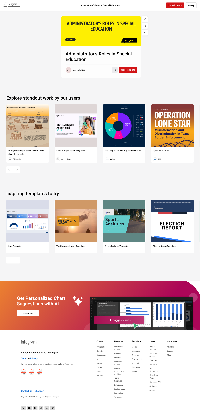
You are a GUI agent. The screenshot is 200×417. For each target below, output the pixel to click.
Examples (153, 360)
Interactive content (118, 348)
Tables (99, 367)
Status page (154, 386)
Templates (118, 397)
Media (134, 347)
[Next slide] (16, 170)
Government (136, 359)
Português (40, 396)
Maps (98, 359)
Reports (99, 351)
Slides (98, 371)
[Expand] (145, 19)
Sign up (191, 5)
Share (71, 40)
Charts (99, 363)
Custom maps (119, 389)
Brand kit (117, 358)
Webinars (153, 364)
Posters (99, 375)
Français (56, 396)
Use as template (175, 5)
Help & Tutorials (152, 348)
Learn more (28, 313)
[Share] (145, 26)
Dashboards (101, 355)
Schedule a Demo (153, 376)
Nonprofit (135, 363)
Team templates (118, 379)
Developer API (155, 382)
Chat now (39, 391)
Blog (169, 355)
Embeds (117, 353)
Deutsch (31, 396)
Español (48, 396)
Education (136, 367)
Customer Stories (153, 354)
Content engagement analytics (119, 371)
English (24, 396)
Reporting (135, 355)
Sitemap (152, 390)
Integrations (119, 393)
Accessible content (118, 363)
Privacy (34, 358)
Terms (24, 358)
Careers (170, 351)
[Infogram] (12, 5)
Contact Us (26, 391)
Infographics (101, 347)
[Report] (145, 32)
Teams (134, 371)
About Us (170, 347)
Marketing (136, 351)
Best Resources (153, 369)
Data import (118, 385)
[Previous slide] (9, 170)
